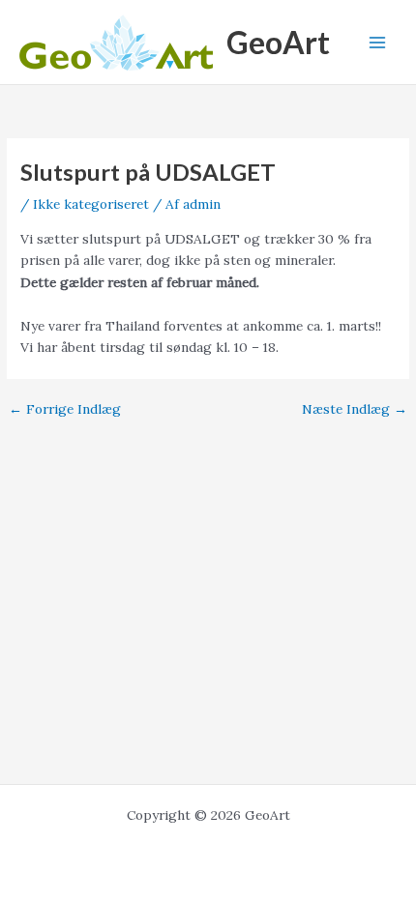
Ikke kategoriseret (91, 204)
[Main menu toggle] (378, 42)
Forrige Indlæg (65, 410)
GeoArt (278, 42)
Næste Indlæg (354, 410)
